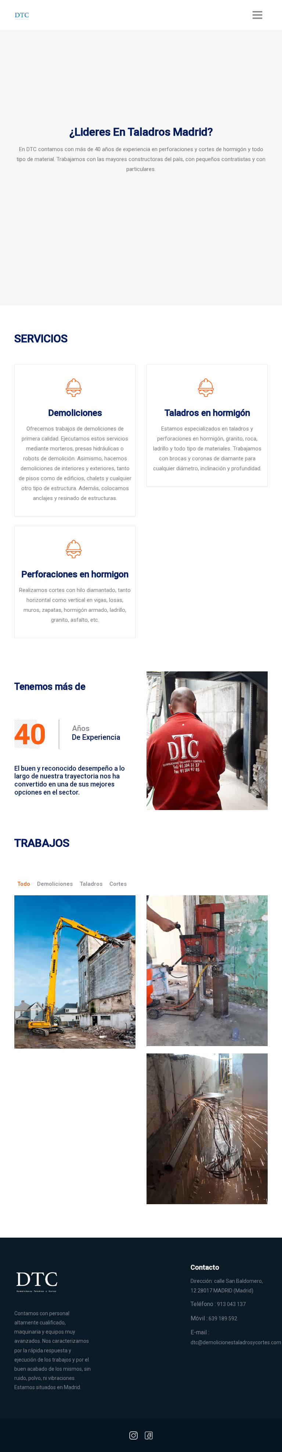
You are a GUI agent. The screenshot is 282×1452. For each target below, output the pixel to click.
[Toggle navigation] (257, 14)
